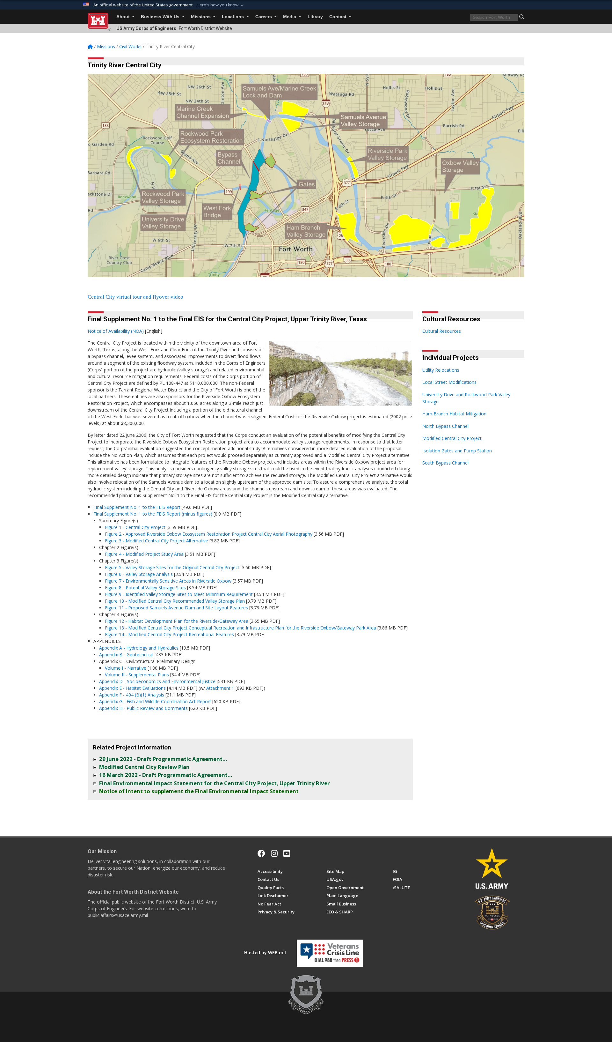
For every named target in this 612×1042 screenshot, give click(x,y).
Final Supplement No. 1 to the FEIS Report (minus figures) (152, 514)
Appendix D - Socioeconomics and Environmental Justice (157, 681)
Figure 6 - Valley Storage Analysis (139, 574)
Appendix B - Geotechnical (126, 654)
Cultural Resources (441, 331)
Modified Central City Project (452, 438)
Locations (233, 16)
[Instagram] (274, 853)
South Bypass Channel (445, 463)
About (123, 16)
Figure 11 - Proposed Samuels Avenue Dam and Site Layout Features (176, 608)
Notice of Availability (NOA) (116, 331)
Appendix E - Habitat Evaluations (132, 688)
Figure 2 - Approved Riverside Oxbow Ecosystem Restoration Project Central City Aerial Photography (208, 534)
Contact (338, 16)
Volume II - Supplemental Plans (137, 675)
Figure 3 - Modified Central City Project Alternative (156, 541)
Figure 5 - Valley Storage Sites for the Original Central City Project (172, 567)
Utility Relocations (440, 370)
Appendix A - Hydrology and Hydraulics (138, 648)
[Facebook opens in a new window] (261, 853)
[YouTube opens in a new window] (286, 853)
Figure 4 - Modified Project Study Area (144, 554)
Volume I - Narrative (125, 668)
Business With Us (161, 16)
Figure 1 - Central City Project (135, 527)
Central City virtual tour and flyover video (135, 297)
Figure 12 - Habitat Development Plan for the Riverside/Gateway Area (176, 621)
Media (290, 16)
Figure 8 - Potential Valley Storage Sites (145, 587)
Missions (201, 16)
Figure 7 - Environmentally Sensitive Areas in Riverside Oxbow (168, 581)
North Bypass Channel (445, 426)
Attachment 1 (220, 688)
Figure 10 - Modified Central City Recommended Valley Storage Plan (175, 601)
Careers (264, 16)
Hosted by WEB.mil (265, 952)
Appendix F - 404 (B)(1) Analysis (131, 695)
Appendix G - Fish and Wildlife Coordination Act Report (155, 701)
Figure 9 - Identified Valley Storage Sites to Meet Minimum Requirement (179, 594)
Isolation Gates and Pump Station (457, 451)
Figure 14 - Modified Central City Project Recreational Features (169, 634)
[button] (221, 5)
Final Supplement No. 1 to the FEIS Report (136, 507)
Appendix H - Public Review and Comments (143, 708)
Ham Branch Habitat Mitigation (454, 414)
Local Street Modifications (449, 382)
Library (315, 16)
